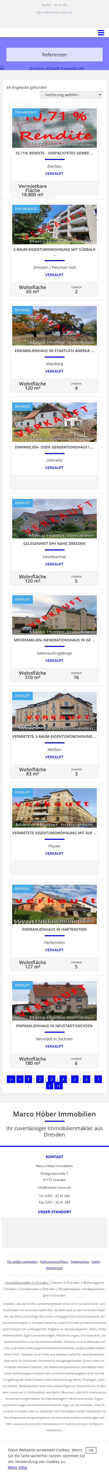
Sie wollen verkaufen (22, 1261)
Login (96, 1261)
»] (58, 1085)
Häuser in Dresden (66, 1282)
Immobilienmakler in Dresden (26, 1282)
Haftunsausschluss (54, 1261)
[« (11, 1079)
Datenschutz (80, 1261)
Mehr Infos (17, 1467)
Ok (91, 1450)
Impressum (54, 1268)
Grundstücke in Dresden (37, 1289)
